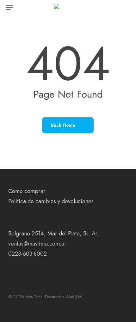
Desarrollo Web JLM (63, 297)
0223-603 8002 (27, 254)
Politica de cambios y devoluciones (51, 201)
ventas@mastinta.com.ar (37, 244)
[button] (9, 7)
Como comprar (27, 191)
